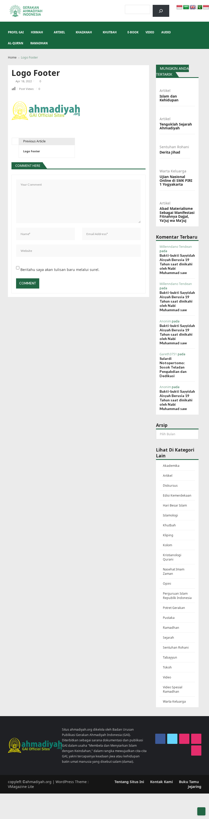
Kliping (168, 535)
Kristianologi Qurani (172, 557)
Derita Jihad (170, 152)
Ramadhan (39, 43)
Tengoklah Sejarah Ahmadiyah (176, 126)
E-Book (132, 32)
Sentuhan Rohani (174, 147)
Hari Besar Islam (175, 505)
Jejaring (194, 786)
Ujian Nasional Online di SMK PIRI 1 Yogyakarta (176, 180)
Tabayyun (170, 657)
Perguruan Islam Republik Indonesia (177, 595)
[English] (193, 7)
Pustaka (169, 618)
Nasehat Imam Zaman (173, 571)
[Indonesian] (179, 7)
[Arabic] (186, 7)
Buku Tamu (189, 781)
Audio (166, 32)
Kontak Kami (161, 781)
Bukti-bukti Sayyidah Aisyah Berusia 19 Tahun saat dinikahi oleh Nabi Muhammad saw (177, 264)
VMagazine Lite (21, 786)
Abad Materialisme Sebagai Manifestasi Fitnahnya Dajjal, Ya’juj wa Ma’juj (177, 214)
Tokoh (167, 667)
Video (150, 32)
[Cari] (161, 11)
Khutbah (110, 32)
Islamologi (170, 515)
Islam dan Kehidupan (169, 98)
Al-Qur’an (15, 43)
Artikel (59, 32)
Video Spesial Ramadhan (172, 689)
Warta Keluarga (173, 171)
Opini (167, 583)
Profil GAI (16, 32)
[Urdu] (199, 7)
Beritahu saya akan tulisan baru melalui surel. (59, 269)
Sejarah (168, 637)
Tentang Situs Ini (129, 781)
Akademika (171, 465)
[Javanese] (206, 7)
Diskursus (170, 485)
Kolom (167, 545)
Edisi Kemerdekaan (177, 495)
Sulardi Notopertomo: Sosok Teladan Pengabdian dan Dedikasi (173, 367)
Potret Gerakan (174, 608)
